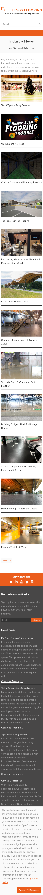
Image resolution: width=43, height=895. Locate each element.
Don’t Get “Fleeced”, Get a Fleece (17, 638)
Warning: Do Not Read (12, 143)
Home (10, 48)
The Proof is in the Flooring (15, 221)
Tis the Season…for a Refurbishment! (18, 688)
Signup (36, 620)
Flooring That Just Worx (13, 547)
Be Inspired (18, 48)
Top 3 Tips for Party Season (15, 105)
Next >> (7, 560)
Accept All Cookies (29, 889)
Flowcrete (3, 33)
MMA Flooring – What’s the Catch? (19, 508)
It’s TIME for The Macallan (14, 301)
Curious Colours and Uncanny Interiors (21, 182)
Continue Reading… (12, 681)
